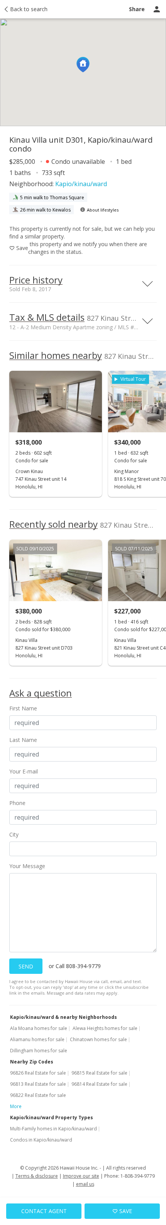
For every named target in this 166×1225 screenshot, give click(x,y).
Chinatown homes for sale (98, 1039)
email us (85, 1184)
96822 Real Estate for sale (38, 1095)
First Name (23, 708)
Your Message (27, 866)
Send (26, 966)
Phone (17, 803)
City (14, 834)
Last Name (23, 739)
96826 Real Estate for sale (38, 1073)
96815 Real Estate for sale (99, 1073)
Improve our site (81, 1176)
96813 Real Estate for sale (38, 1084)
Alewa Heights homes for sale (105, 1028)
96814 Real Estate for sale (99, 1084)
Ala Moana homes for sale (38, 1028)
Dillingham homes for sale (38, 1050)
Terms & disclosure (36, 1176)
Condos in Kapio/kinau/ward (41, 1140)
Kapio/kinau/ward (81, 184)
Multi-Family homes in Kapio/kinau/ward (53, 1128)
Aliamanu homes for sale (37, 1039)
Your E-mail (23, 771)
